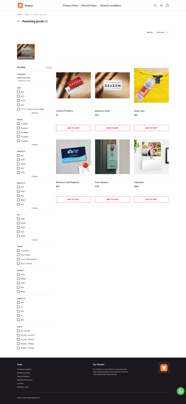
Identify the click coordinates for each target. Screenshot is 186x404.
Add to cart (73, 128)
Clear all (49, 67)
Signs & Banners (23, 376)
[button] (155, 5)
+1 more (35, 144)
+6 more (34, 113)
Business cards (24, 81)
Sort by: (150, 32)
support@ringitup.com (31, 398)
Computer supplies (24, 369)
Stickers (20, 383)
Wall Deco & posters (25, 380)
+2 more (34, 176)
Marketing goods (23, 79)
